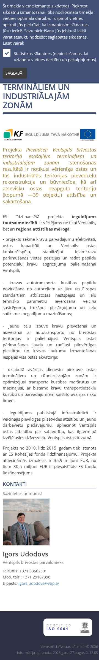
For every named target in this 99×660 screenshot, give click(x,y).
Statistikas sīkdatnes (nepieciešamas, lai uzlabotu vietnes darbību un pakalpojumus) (55, 57)
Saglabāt (15, 73)
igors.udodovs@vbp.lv (38, 583)
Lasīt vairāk (13, 43)
